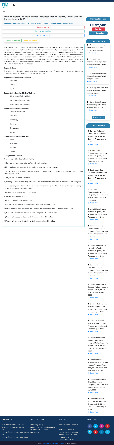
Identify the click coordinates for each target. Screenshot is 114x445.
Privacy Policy (37, 425)
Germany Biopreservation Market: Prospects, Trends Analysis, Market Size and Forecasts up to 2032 (98, 195)
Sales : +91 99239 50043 (14, 425)
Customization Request (43, 35)
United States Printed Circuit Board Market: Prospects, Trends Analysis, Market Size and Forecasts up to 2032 (98, 384)
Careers (35, 432)
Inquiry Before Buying (98, 33)
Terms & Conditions (40, 430)
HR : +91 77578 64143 (14, 427)
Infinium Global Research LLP (53, 443)
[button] (90, 426)
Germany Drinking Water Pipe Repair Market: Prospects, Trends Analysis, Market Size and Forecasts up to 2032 (98, 270)
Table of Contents (30, 41)
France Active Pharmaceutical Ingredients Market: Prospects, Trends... (97, 61)
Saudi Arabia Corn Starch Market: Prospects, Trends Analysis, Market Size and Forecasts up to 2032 (97, 175)
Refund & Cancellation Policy (43, 427)
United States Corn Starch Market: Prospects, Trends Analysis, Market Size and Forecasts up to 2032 (97, 404)
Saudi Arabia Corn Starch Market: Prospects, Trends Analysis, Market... (97, 76)
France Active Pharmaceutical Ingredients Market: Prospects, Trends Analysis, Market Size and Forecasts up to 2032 (98, 156)
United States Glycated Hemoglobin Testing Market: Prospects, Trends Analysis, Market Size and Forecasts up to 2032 (97, 250)
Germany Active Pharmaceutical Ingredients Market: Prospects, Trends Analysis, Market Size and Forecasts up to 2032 (98, 365)
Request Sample (43, 27)
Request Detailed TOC (43, 31)
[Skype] (107, 432)
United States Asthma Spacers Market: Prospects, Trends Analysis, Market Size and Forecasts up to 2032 (98, 289)
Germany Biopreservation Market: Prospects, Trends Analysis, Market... (97, 90)
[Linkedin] (101, 432)
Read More (93, 53)
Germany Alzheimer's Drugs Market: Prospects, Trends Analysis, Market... (96, 47)
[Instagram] (101, 426)
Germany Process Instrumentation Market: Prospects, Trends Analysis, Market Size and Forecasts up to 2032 (98, 231)
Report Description (13, 41)
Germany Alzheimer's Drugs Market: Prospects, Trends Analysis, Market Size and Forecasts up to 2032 (97, 136)
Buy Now (98, 29)
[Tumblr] (90, 432)
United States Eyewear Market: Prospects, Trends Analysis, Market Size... (96, 104)
